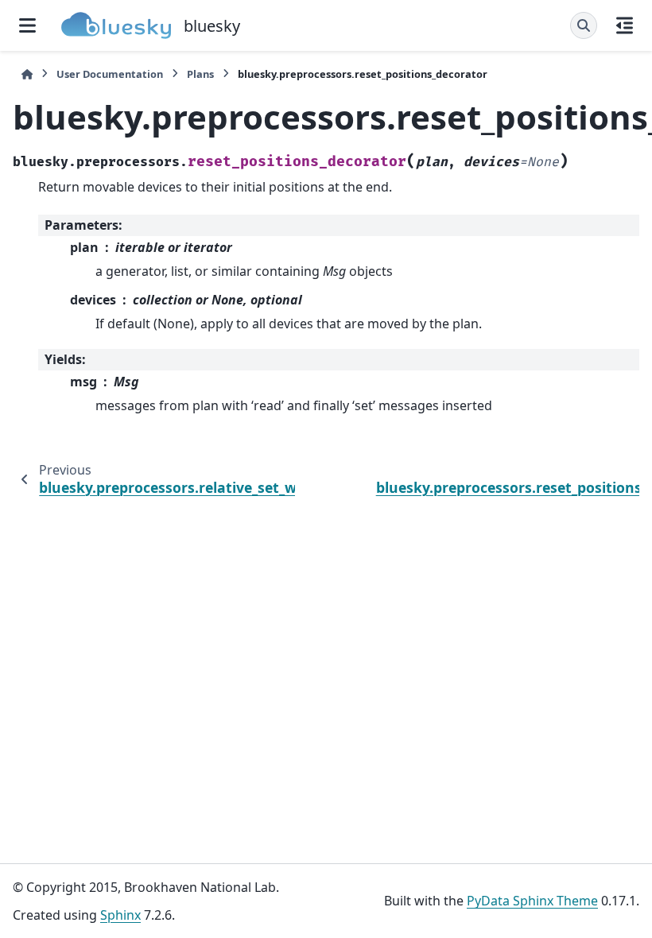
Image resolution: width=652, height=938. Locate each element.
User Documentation (109, 74)
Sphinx (120, 915)
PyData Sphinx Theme (532, 900)
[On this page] (624, 25)
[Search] (583, 25)
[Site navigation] (27, 25)
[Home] (27, 74)
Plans (200, 74)
